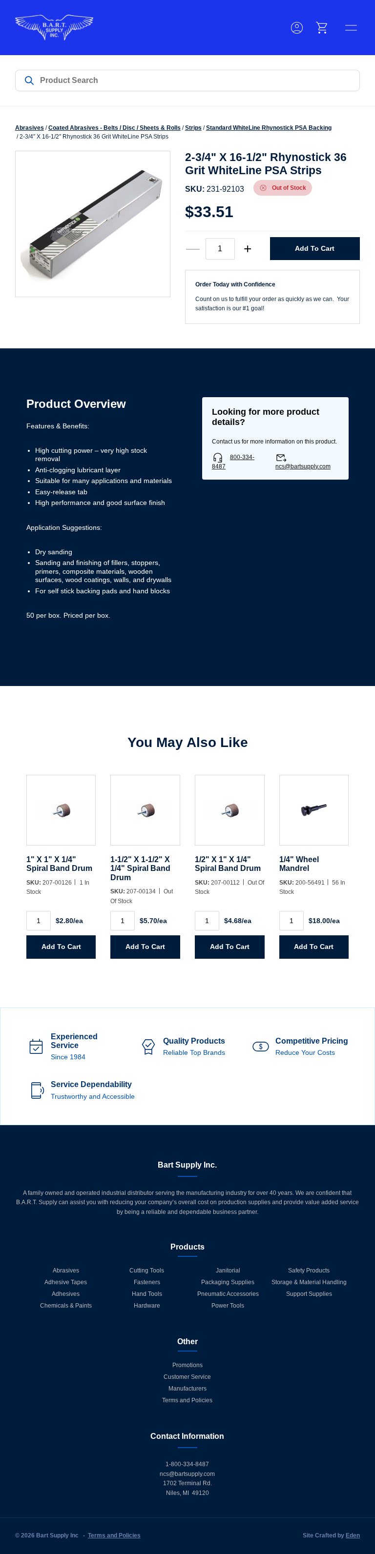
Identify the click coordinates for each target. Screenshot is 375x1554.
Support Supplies (309, 1294)
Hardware (147, 1305)
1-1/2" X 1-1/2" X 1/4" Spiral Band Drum (140, 868)
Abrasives (29, 127)
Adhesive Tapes (65, 1282)
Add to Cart (314, 248)
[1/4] (314, 815)
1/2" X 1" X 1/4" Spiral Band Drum (228, 863)
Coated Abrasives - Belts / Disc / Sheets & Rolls (114, 127)
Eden (353, 1535)
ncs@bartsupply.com (303, 466)
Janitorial (228, 1270)
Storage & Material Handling (309, 1282)
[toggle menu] (351, 28)
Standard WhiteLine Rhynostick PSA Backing (269, 127)
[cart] (322, 28)
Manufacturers (187, 1388)
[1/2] (230, 815)
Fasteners (147, 1282)
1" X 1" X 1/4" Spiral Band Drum (59, 863)
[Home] (54, 27)
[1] (61, 815)
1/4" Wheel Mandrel (299, 863)
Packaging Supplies (227, 1282)
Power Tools (227, 1305)
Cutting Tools (146, 1270)
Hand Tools (147, 1294)
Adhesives (66, 1294)
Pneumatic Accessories (228, 1294)
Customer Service (187, 1376)
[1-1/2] (145, 815)
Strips (193, 127)
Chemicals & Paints (66, 1305)
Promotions (187, 1365)
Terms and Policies (187, 1400)
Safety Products (309, 1270)
